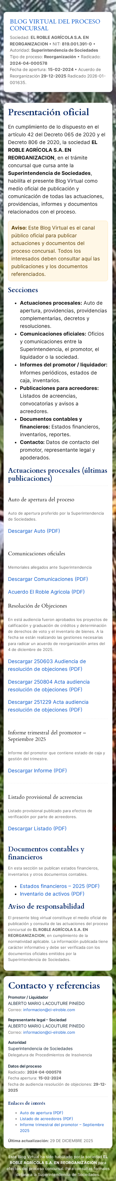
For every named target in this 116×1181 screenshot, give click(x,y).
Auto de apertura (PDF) (41, 1112)
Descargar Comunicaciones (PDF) (48, 579)
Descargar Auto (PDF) (34, 531)
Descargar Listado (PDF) (37, 828)
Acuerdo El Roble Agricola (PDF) (46, 592)
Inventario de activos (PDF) (52, 894)
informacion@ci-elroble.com (49, 1009)
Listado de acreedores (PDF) (46, 1118)
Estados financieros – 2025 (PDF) (60, 886)
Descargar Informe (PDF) (37, 771)
